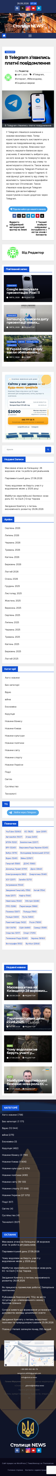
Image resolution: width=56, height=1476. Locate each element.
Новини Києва (13, 728)
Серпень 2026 (12, 528)
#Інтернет (20, 78)
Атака (31, 837)
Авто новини (12, 677)
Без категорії (12, 685)
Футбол (33, 943)
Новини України (14, 764)
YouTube (13, 831)
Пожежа (13, 911)
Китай (39, 890)
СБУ (11, 927)
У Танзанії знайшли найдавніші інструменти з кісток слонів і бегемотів (38, 228)
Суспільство (32, 342)
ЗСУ (11, 879)
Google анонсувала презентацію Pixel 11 (23, 291)
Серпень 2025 (12, 615)
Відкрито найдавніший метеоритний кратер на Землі (18, 226)
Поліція (12, 917)
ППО (11, 906)
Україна (38, 938)
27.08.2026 (15, 1058)
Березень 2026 (13, 564)
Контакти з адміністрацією (36, 1470)
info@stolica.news (29, 1377)
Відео (8, 692)
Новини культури (14, 735)
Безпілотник (29, 842)
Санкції (40, 927)
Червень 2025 (12, 629)
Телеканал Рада (17, 938)
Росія (35, 922)
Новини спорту (13, 757)
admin (27, 357)
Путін (28, 917)
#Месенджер (34, 78)
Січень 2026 (11, 578)
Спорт (30, 933)
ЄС (28, 831)
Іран (42, 831)
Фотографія (14, 943)
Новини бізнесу (13, 721)
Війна (27, 858)
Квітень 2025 (12, 644)
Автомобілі (14, 837)
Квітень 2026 (12, 557)
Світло (21, 342)
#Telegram (38, 74)
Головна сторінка (15, 1470)
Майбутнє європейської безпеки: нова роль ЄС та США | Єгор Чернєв (27, 1083)
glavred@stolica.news (34, 1385)
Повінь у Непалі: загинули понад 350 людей (26, 1329)
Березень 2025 (13, 651)
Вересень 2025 (13, 607)
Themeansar (48, 1463)
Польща (30, 911)
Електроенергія (16, 874)
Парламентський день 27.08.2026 (23, 478)
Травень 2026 (12, 549)
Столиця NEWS (28, 25)
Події (8, 772)
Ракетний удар (16, 922)
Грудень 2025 (12, 586)
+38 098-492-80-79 (29, 1369)
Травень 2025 (12, 637)
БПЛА (11, 842)
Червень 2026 (12, 542)
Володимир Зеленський (35, 853)
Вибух (11, 853)
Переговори (29, 906)
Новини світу (12, 750)
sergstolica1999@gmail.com (29, 1373)
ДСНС (29, 863)
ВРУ (11, 847)
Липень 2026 (12, 535)
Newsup (36, 1463)
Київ (11, 895)
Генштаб (13, 863)
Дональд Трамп (16, 869)
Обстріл (32, 901)
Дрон (36, 869)
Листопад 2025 (13, 593)
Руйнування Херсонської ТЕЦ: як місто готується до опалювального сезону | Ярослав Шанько (24, 1300)
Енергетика (38, 874)
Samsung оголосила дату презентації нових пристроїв (27, 322)
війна (8, 699)
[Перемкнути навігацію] (30, 36)
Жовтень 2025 (13, 600)
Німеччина (14, 901)
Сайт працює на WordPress (14, 1463)
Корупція (10, 714)
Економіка (11, 342)
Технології (10, 52)
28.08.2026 (15, 996)
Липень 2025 (12, 622)
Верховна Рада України (33, 847)
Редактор (23, 71)
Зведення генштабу (18, 890)
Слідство (13, 933)
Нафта (25, 895)
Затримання (15, 885)
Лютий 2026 (11, 571)
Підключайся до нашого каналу (29, 209)
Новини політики (14, 743)
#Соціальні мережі (25, 83)
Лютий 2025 (11, 658)
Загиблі (25, 879)
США (25, 927)
